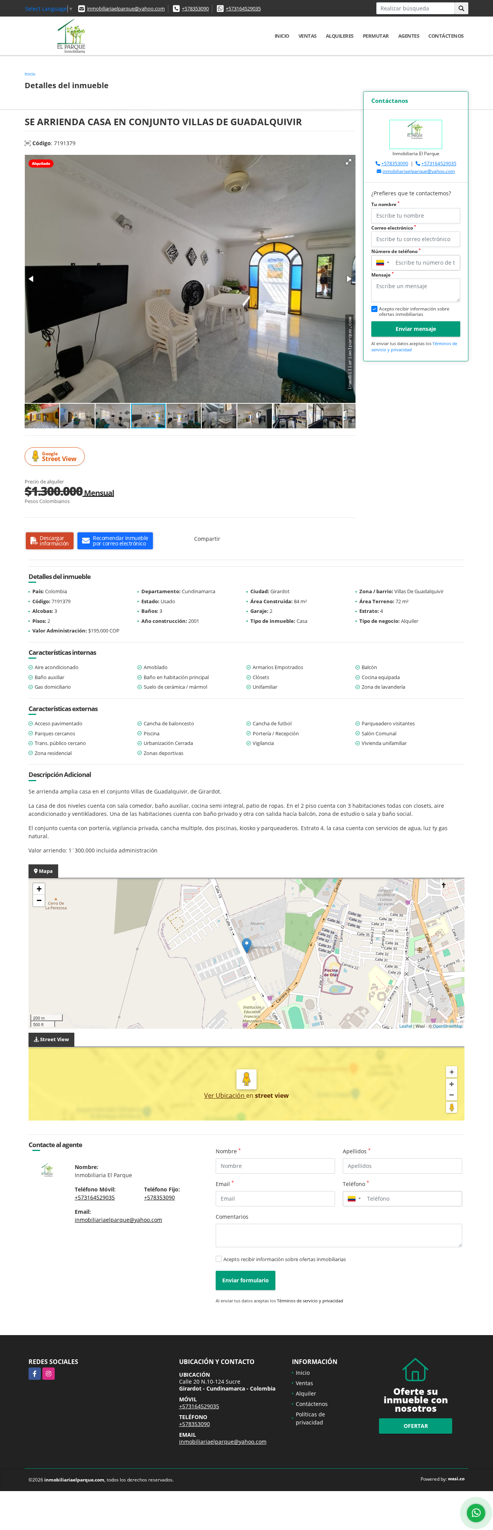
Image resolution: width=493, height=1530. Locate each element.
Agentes (408, 35)
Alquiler (306, 1393)
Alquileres (340, 35)
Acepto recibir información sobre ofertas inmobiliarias (284, 1259)
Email (225, 1184)
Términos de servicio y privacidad (310, 1301)
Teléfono (356, 1184)
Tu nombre (385, 204)
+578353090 (195, 8)
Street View (59, 456)
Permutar (376, 35)
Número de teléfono (396, 251)
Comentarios (232, 1216)
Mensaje (382, 275)
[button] (348, 162)
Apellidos (357, 1151)
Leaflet (405, 1026)
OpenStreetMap (448, 1026)
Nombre (228, 1151)
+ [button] (39, 889)
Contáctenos (446, 35)
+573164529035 (243, 8)
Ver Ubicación (225, 1095)
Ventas (307, 35)
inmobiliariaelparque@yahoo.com (126, 8)
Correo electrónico (393, 228)
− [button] (39, 900)
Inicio (282, 35)
